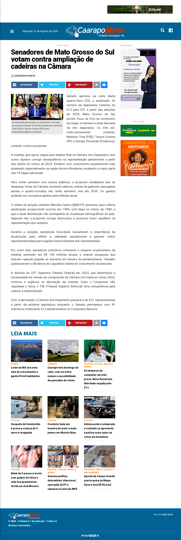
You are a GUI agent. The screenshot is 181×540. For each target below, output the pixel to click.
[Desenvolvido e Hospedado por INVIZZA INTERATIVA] (90, 535)
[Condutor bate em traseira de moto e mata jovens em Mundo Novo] (63, 407)
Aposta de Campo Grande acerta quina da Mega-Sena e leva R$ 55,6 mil (99, 480)
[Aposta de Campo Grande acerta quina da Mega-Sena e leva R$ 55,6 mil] (99, 456)
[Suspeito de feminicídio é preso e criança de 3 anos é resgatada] (26, 407)
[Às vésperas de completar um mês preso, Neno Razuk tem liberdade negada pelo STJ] (99, 350)
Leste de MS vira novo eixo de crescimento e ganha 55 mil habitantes (25, 372)
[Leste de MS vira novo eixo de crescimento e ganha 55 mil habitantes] (26, 350)
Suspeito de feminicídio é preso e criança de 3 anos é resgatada (25, 428)
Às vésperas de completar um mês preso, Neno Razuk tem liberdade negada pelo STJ (98, 379)
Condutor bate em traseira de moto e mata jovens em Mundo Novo (62, 428)
